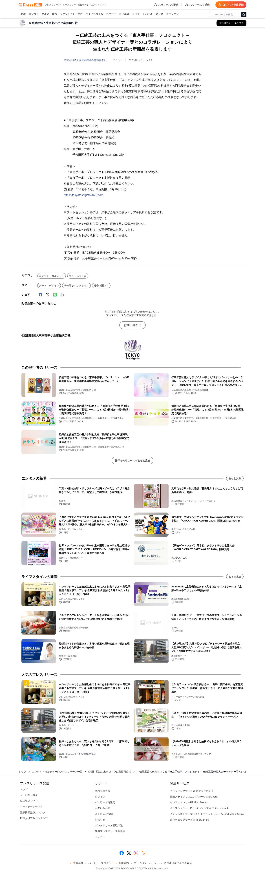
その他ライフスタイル (76, 285)
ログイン (100, 796)
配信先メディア (29, 800)
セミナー (100, 836)
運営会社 (78, 863)
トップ (22, 771)
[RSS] (143, 853)
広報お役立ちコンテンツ (34, 818)
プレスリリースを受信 (197, 4)
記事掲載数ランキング (32, 812)
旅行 (54, 13)
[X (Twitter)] (48, 295)
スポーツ (111, 13)
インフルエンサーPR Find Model (188, 802)
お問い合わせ (132, 325)
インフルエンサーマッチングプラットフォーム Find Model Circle (207, 813)
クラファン (172, 13)
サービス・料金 (29, 795)
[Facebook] (40, 295)
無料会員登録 (102, 790)
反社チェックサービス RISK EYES (189, 819)
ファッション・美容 (71, 13)
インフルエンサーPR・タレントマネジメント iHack (199, 808)
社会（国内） (101, 285)
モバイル (148, 13)
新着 (23, 13)
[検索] (243, 14)
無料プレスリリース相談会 (110, 831)
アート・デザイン (49, 285)
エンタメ (34, 13)
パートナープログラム (101, 863)
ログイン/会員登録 (233, 4)
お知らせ (100, 819)
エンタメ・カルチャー (51, 275)
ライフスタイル (94, 13)
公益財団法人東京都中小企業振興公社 (85, 60)
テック (136, 13)
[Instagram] (136, 853)
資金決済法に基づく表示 (178, 863)
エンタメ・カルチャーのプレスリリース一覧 (57, 771)
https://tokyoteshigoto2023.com (83, 195)
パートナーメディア (31, 806)
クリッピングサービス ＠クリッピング (192, 790)
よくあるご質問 (104, 813)
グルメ (45, 13)
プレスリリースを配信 (165, 4)
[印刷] (62, 295)
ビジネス (124, 13)
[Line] (55, 295)
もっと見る (235, 478)
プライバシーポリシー (146, 863)
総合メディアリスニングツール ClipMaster (194, 796)
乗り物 (159, 13)
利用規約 (124, 863)
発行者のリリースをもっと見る (132, 460)
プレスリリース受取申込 (109, 825)
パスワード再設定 (105, 802)
